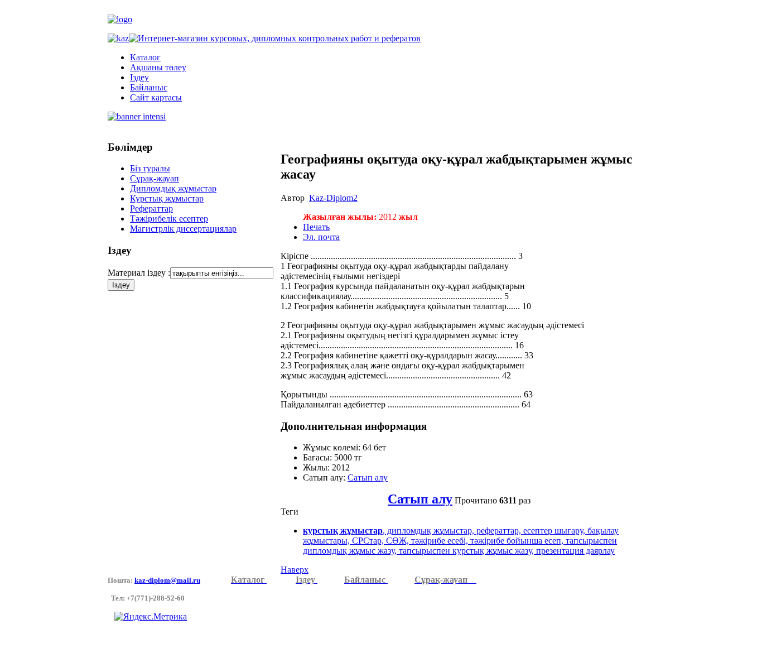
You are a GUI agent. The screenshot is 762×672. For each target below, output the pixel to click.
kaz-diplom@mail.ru (167, 580)
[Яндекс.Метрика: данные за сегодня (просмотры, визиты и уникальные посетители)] (150, 617)
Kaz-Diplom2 (333, 198)
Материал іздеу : (139, 272)
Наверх (294, 569)
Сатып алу (368, 477)
